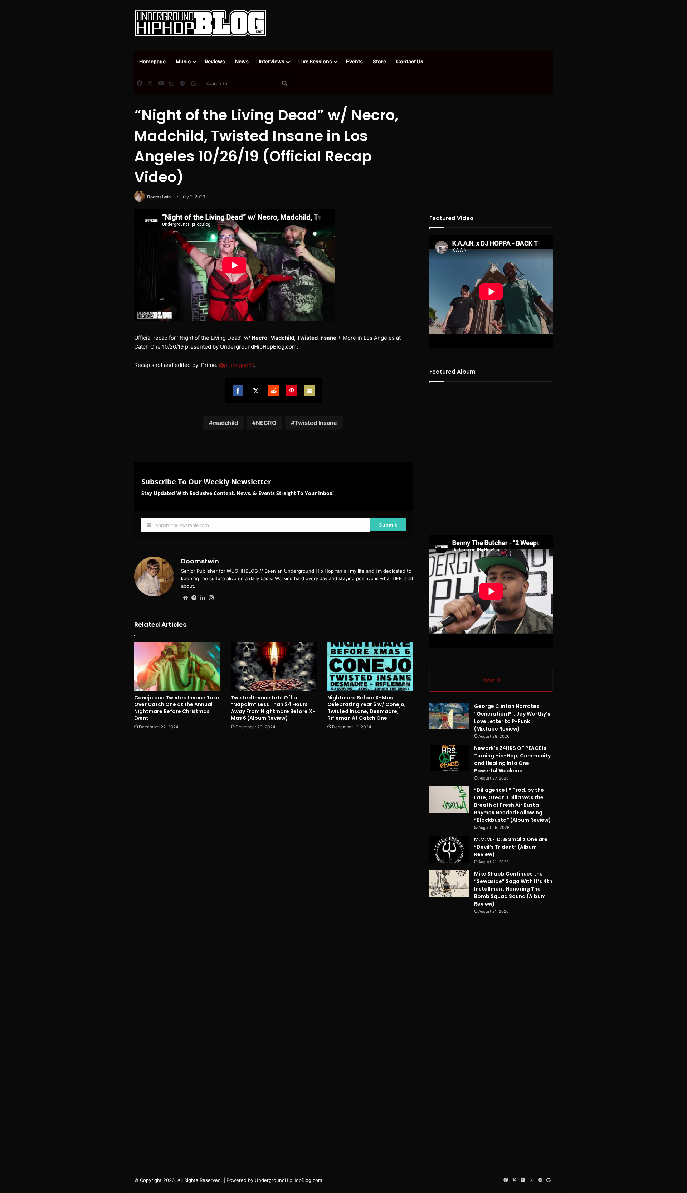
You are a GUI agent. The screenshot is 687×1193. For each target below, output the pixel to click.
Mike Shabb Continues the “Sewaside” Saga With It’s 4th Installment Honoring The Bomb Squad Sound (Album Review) (513, 888)
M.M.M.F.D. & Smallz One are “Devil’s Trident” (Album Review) (510, 847)
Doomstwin (159, 196)
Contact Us (409, 61)
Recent (491, 679)
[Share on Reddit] (273, 390)
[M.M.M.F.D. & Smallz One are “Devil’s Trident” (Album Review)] (449, 849)
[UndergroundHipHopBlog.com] (200, 23)
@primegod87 (236, 365)
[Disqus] (273, 837)
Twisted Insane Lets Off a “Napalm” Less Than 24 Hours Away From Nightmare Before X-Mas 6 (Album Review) (273, 708)
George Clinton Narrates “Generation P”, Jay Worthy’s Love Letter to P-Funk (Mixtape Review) (512, 717)
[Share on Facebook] (238, 390)
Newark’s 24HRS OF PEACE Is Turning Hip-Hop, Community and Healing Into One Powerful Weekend (512, 759)
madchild (225, 422)
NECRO (266, 422)
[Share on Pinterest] (291, 390)
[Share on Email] (309, 390)
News (242, 61)
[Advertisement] (415, 23)
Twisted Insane (315, 422)
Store (379, 61)
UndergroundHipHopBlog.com (288, 1180)
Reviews (215, 61)
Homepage (152, 61)
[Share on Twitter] (255, 390)
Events (354, 61)
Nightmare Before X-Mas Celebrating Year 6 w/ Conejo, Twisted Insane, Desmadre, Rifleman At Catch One (366, 708)
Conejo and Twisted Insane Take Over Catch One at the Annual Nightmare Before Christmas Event (176, 708)
